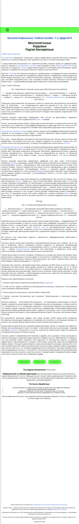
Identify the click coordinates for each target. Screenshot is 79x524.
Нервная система (20, 131)
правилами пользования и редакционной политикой (50, 505)
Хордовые (48, 283)
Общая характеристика (10, 54)
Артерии (13, 163)
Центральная (7, 131)
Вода (40, 171)
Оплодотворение (23, 249)
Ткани (37, 119)
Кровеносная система (65, 66)
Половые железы (53, 97)
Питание (14, 330)
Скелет (24, 68)
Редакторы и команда (60, 509)
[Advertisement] (39, 13)
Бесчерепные (6, 58)
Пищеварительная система (12, 147)
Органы (33, 66)
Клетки (67, 143)
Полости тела (39, 227)
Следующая (55, 362)
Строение (13, 73)
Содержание (39, 362)
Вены (67, 193)
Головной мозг (23, 66)
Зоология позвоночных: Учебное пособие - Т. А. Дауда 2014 (39, 38)
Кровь (18, 181)
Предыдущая (24, 362)
